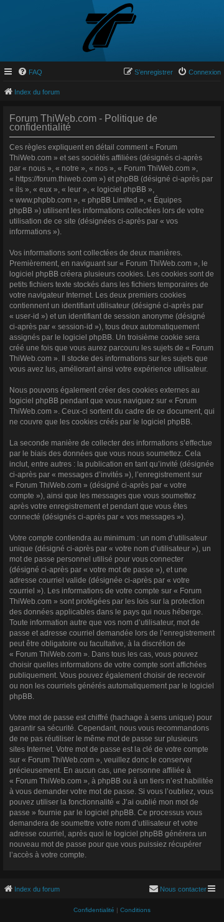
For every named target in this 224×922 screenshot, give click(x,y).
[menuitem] (29, 72)
